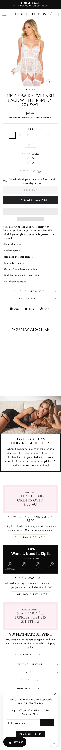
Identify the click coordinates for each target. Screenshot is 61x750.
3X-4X (30, 144)
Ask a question (30, 298)
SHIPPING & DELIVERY (30, 537)
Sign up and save (30, 688)
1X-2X (46, 135)
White (30, 160)
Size (30, 129)
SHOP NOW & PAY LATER (31, 594)
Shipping (26, 117)
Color (30, 154)
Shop (29, 672)
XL (36, 135)
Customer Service (30, 664)
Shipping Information (30, 291)
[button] (30, 211)
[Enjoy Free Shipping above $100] (30, 499)
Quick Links (29, 680)
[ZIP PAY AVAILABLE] (30, 559)
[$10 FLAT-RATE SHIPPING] (30, 616)
